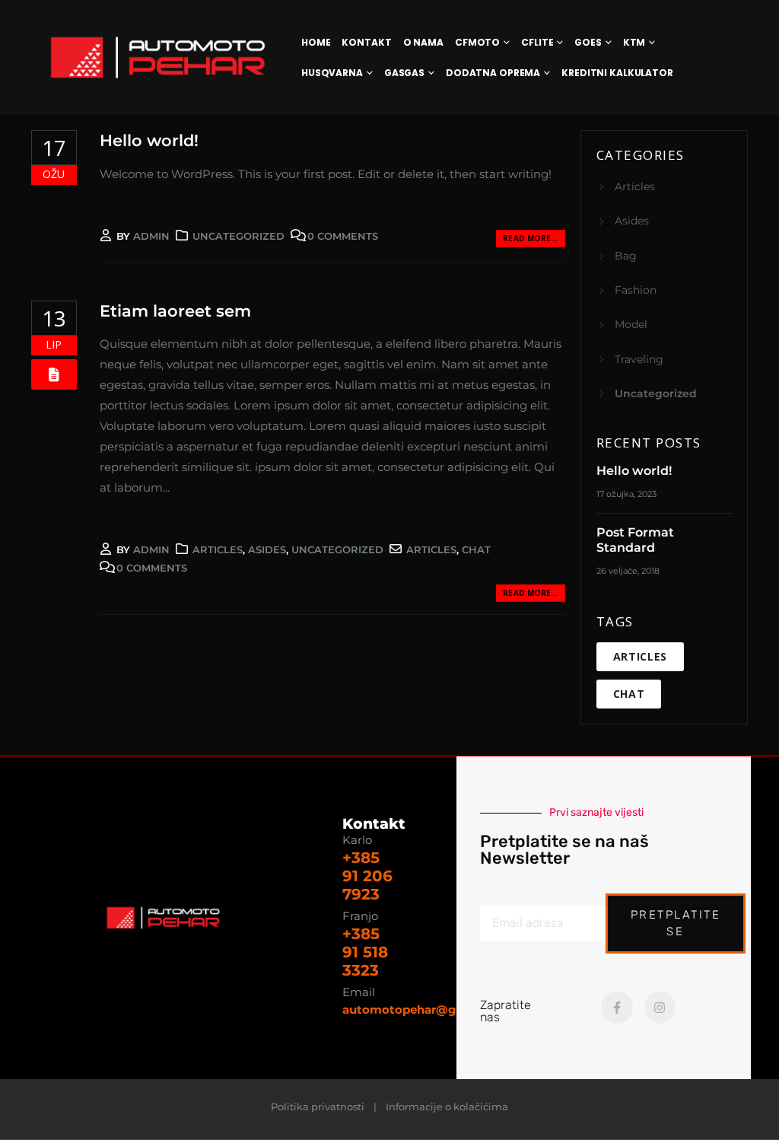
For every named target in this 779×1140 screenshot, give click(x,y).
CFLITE (537, 42)
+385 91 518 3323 (365, 952)
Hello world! (149, 140)
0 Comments (342, 236)
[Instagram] (660, 1008)
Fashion (636, 290)
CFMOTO (477, 42)
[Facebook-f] (617, 1008)
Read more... (530, 238)
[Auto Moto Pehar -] (158, 57)
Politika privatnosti (317, 1107)
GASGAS (404, 72)
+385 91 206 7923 (367, 876)
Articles (217, 549)
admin (151, 236)
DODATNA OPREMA (493, 72)
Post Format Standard (635, 540)
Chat (476, 549)
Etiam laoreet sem (175, 310)
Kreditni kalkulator (617, 72)
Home (316, 42)
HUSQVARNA (332, 72)
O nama (423, 42)
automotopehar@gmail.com (427, 1009)
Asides (267, 549)
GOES (588, 42)
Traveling (639, 359)
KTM (634, 42)
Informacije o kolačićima (447, 1107)
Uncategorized (238, 236)
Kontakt (366, 42)
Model (631, 324)
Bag (626, 256)
